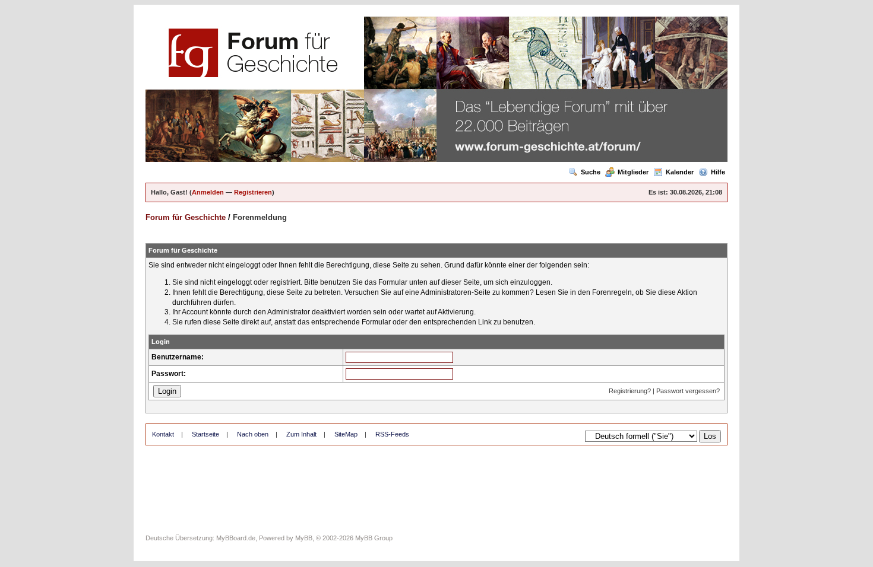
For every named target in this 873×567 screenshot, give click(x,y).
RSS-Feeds (392, 434)
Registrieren (253, 192)
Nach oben (252, 434)
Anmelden (208, 192)
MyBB (303, 537)
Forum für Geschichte (186, 217)
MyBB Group (374, 537)
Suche (590, 172)
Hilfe (718, 172)
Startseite (205, 434)
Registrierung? (630, 390)
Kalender (680, 172)
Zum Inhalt (301, 434)
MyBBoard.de (235, 537)
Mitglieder (633, 172)
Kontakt (163, 434)
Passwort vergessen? (688, 390)
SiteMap (346, 434)
